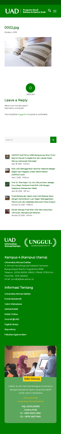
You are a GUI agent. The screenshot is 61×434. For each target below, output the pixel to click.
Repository (10, 329)
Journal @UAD (12, 319)
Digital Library (11, 324)
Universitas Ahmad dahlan (18, 294)
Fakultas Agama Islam (15, 334)
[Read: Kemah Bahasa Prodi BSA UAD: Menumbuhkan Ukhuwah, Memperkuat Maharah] (7, 211)
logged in (22, 114)
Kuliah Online (11, 314)
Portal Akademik (13, 299)
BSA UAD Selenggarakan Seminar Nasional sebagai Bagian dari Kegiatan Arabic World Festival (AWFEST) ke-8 (33, 172)
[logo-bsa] (25, 11)
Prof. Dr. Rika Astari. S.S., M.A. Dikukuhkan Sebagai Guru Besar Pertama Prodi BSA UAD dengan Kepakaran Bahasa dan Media (33, 185)
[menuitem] (48, 11)
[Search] (48, 11)
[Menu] (54, 11)
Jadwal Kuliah (11, 309)
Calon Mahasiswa (13, 304)
